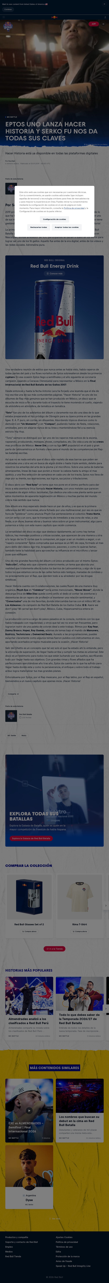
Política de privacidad (74, 208)
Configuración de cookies (54, 219)
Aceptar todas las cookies (67, 227)
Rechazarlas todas (38, 227)
